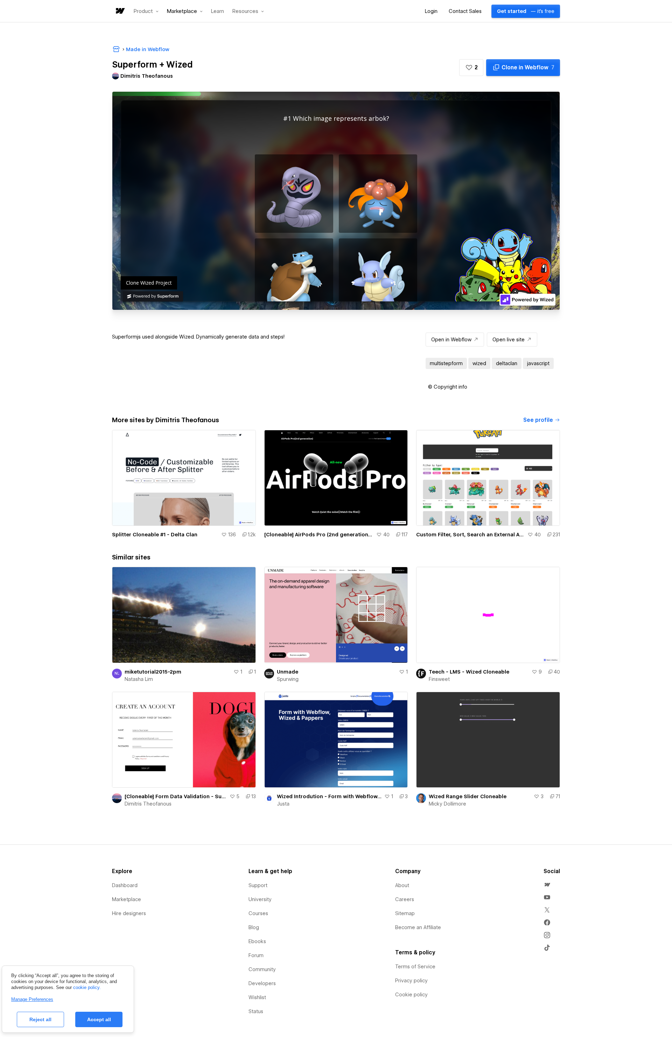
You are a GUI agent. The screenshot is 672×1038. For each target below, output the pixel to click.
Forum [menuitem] (256, 955)
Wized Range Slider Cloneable (467, 796)
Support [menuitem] (257, 885)
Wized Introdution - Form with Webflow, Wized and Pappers (329, 796)
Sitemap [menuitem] (405, 913)
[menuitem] (547, 884)
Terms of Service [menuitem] (415, 966)
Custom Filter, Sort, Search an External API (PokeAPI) (470, 534)
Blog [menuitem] (253, 927)
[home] (119, 11)
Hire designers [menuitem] (129, 913)
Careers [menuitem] (404, 899)
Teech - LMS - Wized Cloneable (469, 672)
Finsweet (439, 679)
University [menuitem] (260, 899)
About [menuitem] (402, 885)
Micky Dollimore (447, 804)
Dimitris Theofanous (148, 804)
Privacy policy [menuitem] (411, 980)
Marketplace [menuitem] (126, 899)
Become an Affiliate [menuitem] (418, 927)
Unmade (287, 672)
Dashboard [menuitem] (125, 885)
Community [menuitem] (262, 969)
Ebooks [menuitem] (257, 941)
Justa (283, 804)
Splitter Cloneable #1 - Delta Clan (154, 534)
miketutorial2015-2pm (153, 672)
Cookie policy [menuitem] (411, 994)
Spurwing (288, 679)
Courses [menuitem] (258, 913)
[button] (146, 11)
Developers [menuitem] (262, 983)
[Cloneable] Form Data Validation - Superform (176, 796)
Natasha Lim (139, 679)
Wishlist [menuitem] (257, 997)
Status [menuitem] (255, 1011)
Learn (217, 11)
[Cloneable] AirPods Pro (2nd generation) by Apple (319, 534)
